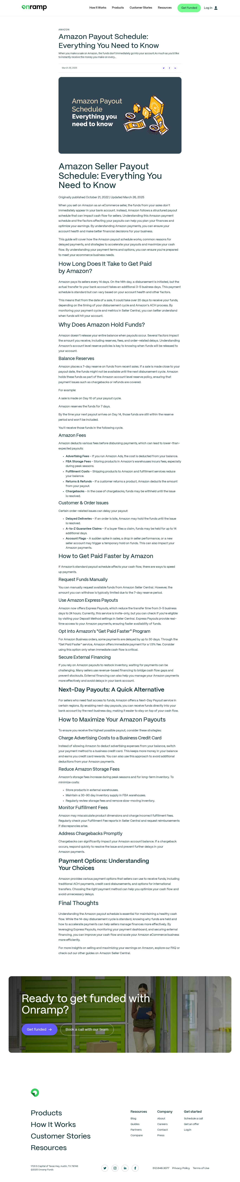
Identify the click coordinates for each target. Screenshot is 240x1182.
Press (160, 1135)
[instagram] (115, 1168)
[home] (34, 8)
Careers (162, 1124)
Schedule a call (193, 1118)
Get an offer (191, 1124)
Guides (135, 1124)
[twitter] (104, 1168)
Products (118, 7)
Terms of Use (201, 1168)
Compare (137, 1135)
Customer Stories (141, 7)
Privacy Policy (181, 1168)
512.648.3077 (161, 1168)
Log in (187, 1129)
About (161, 1118)
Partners (136, 1129)
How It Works (97, 7)
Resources (165, 7)
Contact (162, 1129)
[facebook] (135, 1168)
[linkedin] (125, 1168)
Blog (133, 1118)
